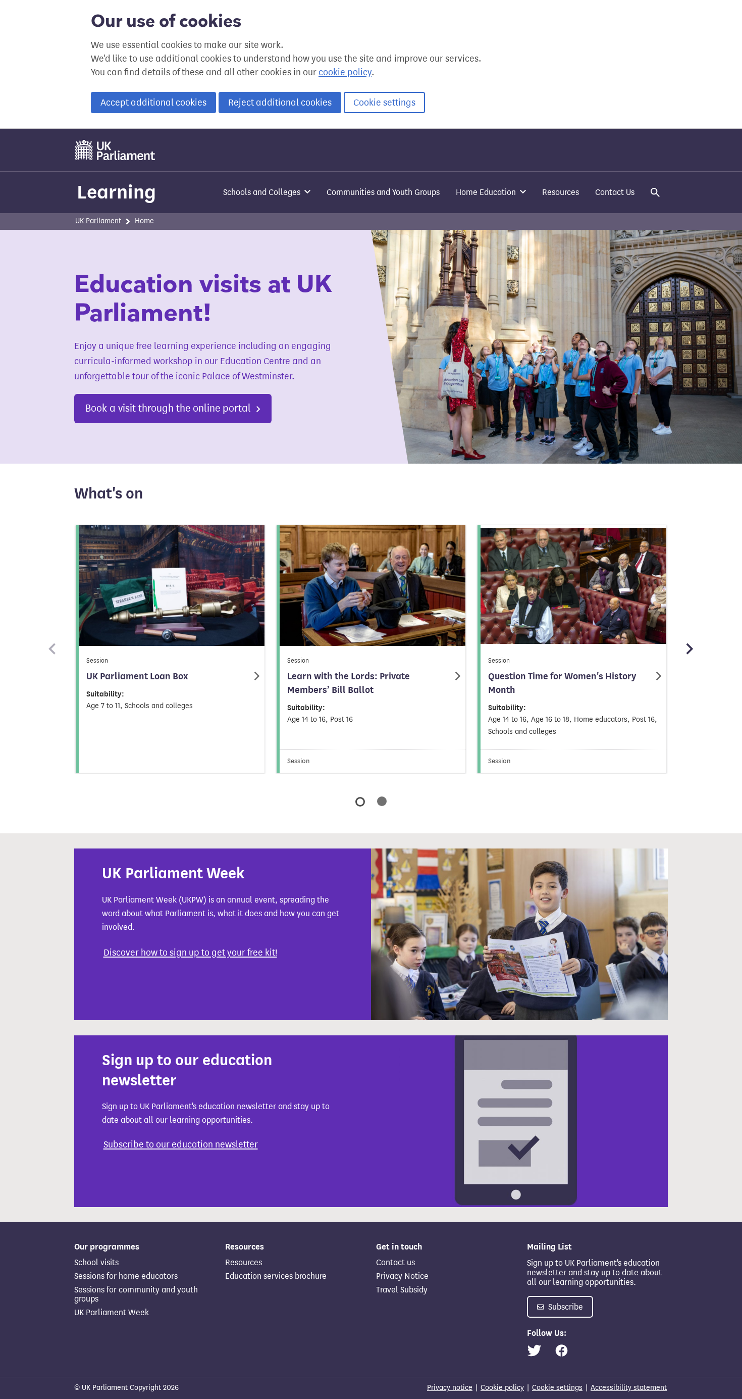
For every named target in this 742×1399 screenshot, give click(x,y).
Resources (560, 192)
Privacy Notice (402, 1276)
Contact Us (614, 192)
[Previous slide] (53, 649)
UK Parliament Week (111, 1312)
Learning (116, 192)
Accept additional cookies (153, 102)
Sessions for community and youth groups (136, 1294)
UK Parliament (98, 221)
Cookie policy (502, 1387)
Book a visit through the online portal (169, 408)
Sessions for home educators (126, 1276)
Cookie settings (384, 102)
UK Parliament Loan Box (137, 676)
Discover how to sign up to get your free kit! (190, 952)
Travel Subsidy (402, 1289)
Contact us (395, 1262)
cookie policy (345, 72)
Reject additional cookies (280, 102)
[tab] (360, 802)
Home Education (486, 192)
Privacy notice (449, 1387)
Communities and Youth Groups (383, 192)
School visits (96, 1262)
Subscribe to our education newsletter (180, 1144)
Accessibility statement (629, 1387)
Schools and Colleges (261, 192)
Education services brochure (276, 1276)
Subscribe (564, 1307)
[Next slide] (689, 649)
